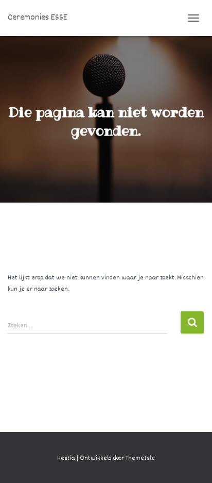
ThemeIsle (140, 458)
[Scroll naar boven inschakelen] (192, 462)
